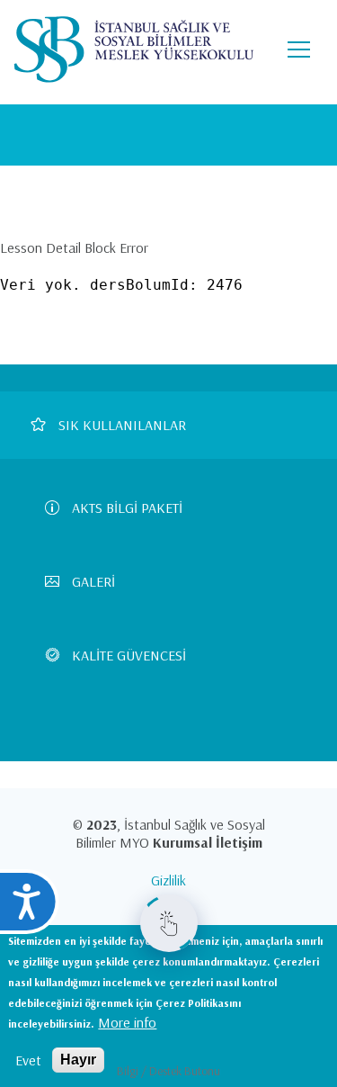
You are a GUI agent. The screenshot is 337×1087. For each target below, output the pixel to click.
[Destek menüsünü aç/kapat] (169, 923)
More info (127, 1022)
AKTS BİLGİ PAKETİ (127, 508)
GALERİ (93, 581)
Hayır (78, 1059)
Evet (28, 1060)
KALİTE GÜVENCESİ (129, 655)
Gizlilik (168, 880)
